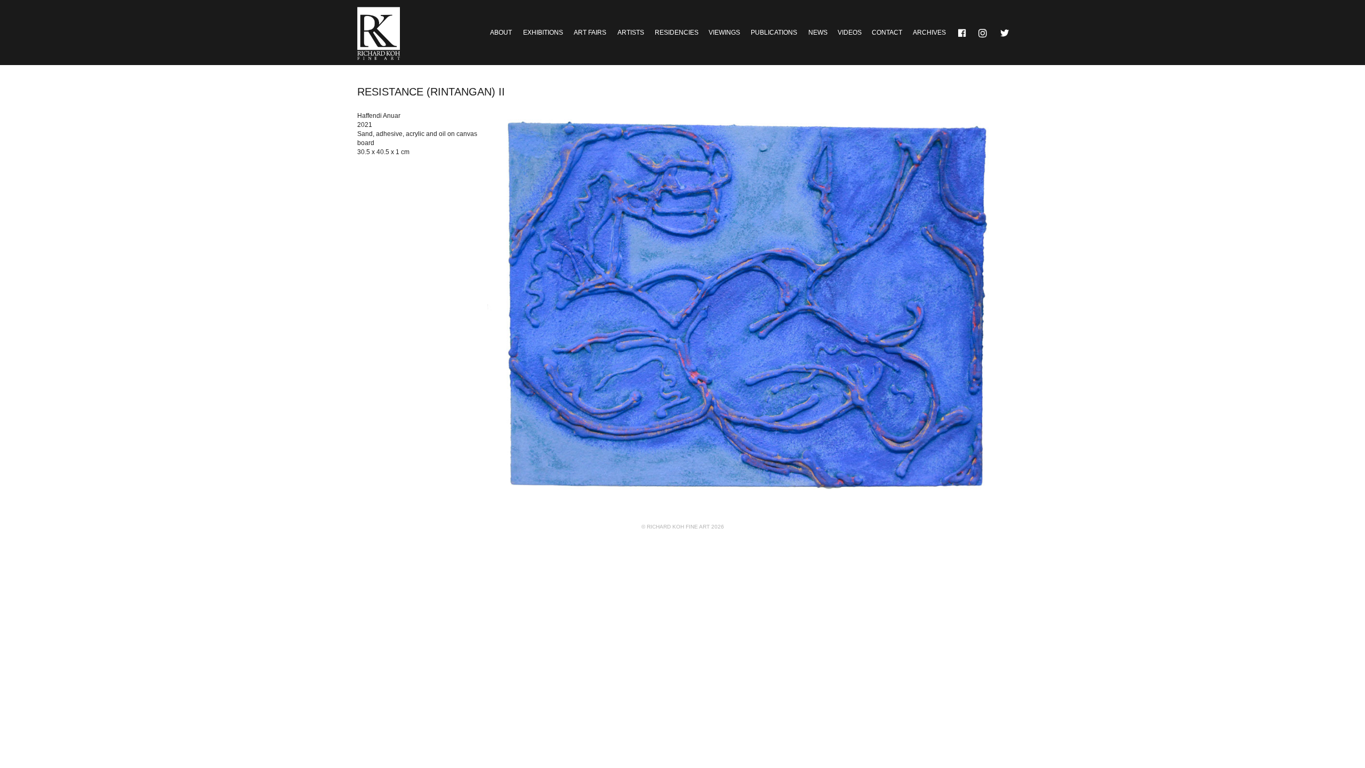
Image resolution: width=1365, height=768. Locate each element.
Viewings (724, 32)
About (501, 32)
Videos (850, 32)
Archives (929, 32)
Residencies (676, 32)
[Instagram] (983, 32)
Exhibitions (543, 32)
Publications (774, 32)
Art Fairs (590, 32)
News (818, 32)
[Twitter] (1005, 32)
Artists (630, 32)
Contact (887, 32)
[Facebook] (962, 32)
